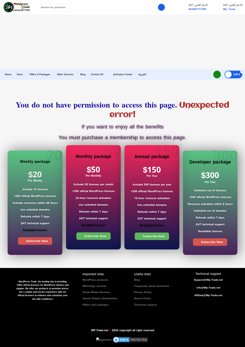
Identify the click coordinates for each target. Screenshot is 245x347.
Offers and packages (96, 304)
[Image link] (42, 274)
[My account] (217, 74)
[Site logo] (16, 7)
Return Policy (142, 298)
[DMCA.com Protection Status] (130, 340)
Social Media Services (96, 292)
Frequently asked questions (151, 286)
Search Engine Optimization (100, 298)
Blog (137, 279)
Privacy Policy (143, 292)
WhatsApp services (95, 286)
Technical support (145, 304)
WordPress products (95, 279)
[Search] (161, 7)
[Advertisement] (122, 41)
